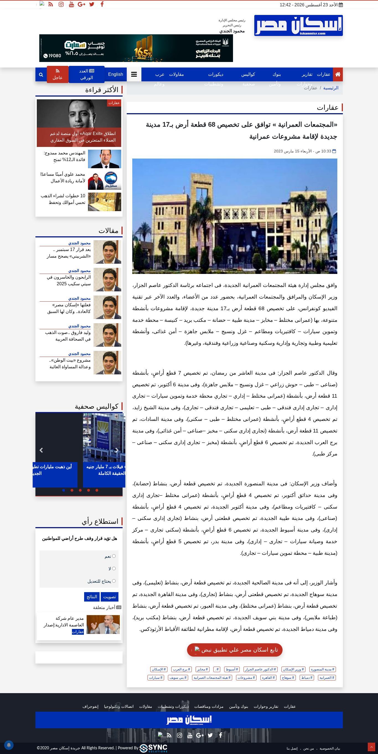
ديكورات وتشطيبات (213, 76)
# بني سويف (178, 678)
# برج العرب (181, 669)
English (115, 74)
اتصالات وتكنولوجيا (119, 706)
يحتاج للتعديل (99, 581)
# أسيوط (232, 669)
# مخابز (202, 669)
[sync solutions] (153, 748)
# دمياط (306, 678)
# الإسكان (159, 669)
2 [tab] (88, 490)
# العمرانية (327, 678)
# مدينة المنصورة (322, 669)
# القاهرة (268, 678)
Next (40, 450)
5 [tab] (63, 490)
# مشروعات (246, 678)
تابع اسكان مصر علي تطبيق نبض (239, 650)
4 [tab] (72, 490)
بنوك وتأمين (275, 76)
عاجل (58, 77)
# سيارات (155, 678)
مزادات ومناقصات (209, 706)
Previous (117, 450)
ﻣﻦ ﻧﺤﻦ (308, 748)
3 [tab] (80, 490)
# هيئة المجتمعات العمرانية (212, 678)
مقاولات (176, 74)
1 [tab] (96, 490)
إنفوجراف (90, 706)
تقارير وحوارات (304, 76)
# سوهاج (288, 678)
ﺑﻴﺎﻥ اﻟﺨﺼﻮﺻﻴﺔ (329, 748)
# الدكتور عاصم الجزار (260, 669)
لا (110, 568)
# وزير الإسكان (293, 669)
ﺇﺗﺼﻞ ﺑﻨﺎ (292, 748)
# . (217, 669)
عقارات (324, 74)
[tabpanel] (79, 450)
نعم (108, 556)
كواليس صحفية (248, 76)
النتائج (92, 596)
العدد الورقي (86, 74)
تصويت (109, 596)
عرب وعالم (159, 76)
